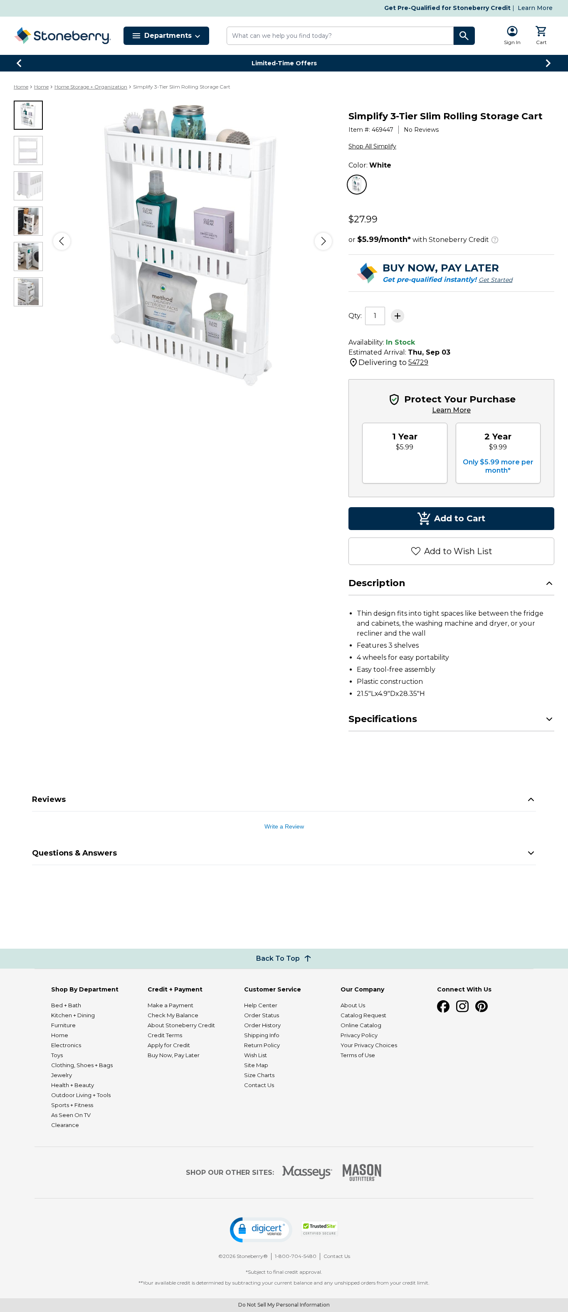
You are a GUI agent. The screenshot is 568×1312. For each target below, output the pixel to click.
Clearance (65, 1125)
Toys (57, 1055)
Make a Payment (170, 1005)
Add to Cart (459, 518)
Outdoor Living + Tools (81, 1095)
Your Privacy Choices (369, 1045)
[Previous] (61, 241)
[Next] (323, 241)
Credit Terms (165, 1035)
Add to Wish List (458, 551)
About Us (353, 1005)
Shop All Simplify (372, 146)
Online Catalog (361, 1025)
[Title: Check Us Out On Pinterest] (481, 1006)
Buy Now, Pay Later (174, 1055)
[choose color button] (356, 184)
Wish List (255, 1055)
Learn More (535, 8)
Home (21, 87)
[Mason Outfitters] (362, 1172)
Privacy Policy (359, 1035)
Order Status (261, 1015)
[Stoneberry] (62, 35)
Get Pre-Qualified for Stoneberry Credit (447, 8)
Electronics (66, 1045)
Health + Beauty (72, 1085)
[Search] (464, 36)
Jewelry (61, 1075)
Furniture (63, 1025)
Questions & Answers (74, 853)
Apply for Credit (169, 1045)
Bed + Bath (66, 1005)
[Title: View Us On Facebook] (443, 1006)
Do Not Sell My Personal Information (284, 1305)
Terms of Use (358, 1055)
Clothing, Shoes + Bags (82, 1065)
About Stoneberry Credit (181, 1025)
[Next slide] (548, 63)
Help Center (260, 1005)
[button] (261, 1230)
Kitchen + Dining (73, 1015)
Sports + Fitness (72, 1105)
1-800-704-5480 (295, 1256)
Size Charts (259, 1075)
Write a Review (284, 826)
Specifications (382, 719)
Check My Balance (173, 1015)
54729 (418, 362)
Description (376, 583)
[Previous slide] (19, 63)
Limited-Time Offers (284, 63)
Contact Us (259, 1085)
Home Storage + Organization (90, 87)
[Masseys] (307, 1172)
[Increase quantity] (397, 316)
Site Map (256, 1065)
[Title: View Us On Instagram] (462, 1006)
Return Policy (262, 1045)
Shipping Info (261, 1035)
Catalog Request (363, 1015)
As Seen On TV (71, 1115)
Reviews (49, 799)
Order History (262, 1025)
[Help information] (495, 238)
